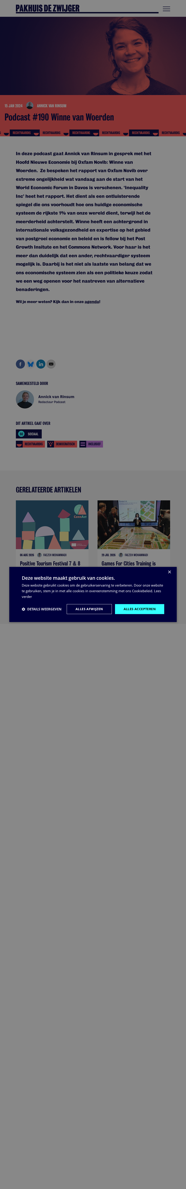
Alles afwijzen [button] (89, 609)
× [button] (169, 572)
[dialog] (93, 594)
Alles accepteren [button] (140, 609)
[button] (41, 609)
